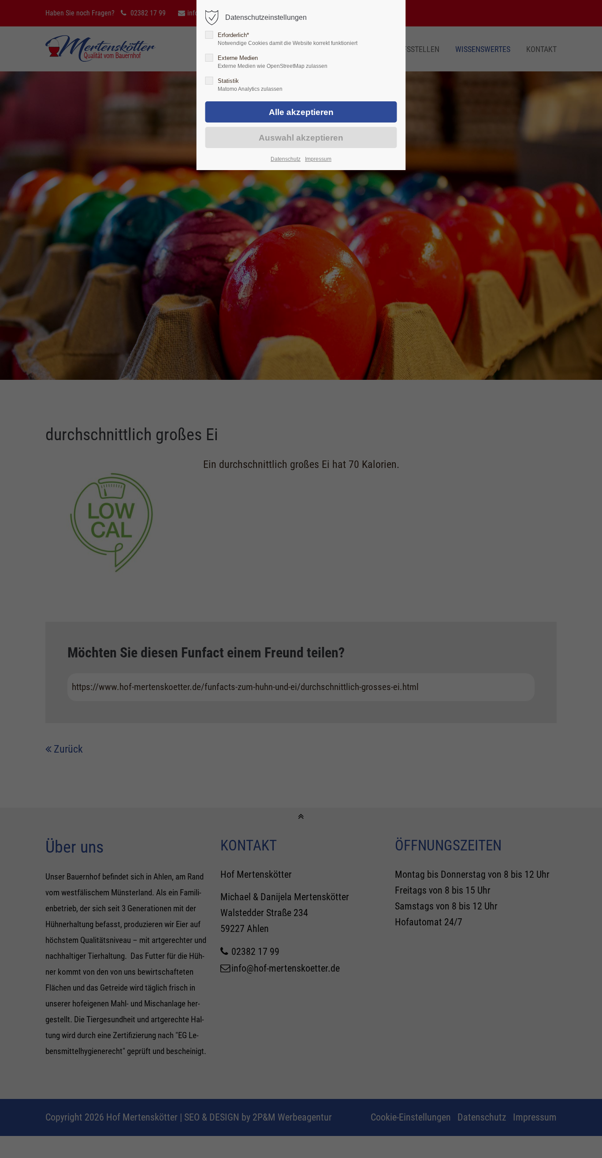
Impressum (318, 159)
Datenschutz (286, 159)
